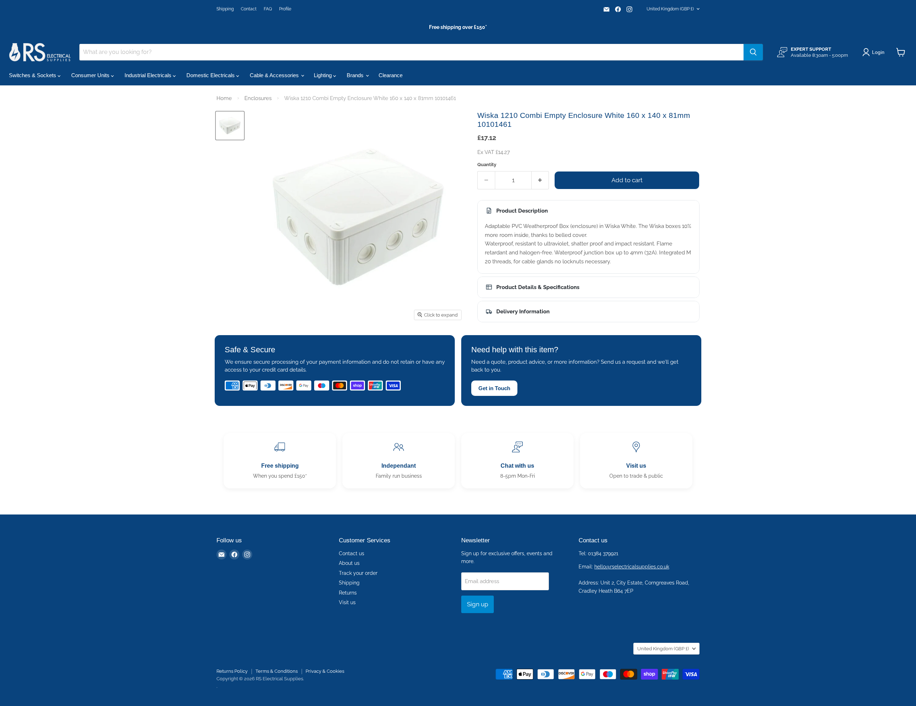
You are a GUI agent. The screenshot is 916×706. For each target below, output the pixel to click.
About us (349, 563)
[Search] (753, 52)
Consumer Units (91, 75)
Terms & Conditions (276, 671)
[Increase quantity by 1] (540, 180)
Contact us (351, 553)
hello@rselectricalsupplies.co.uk (631, 567)
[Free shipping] (280, 460)
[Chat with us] (517, 460)
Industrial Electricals (149, 75)
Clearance (391, 75)
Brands (356, 75)
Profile (285, 8)
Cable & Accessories (275, 75)
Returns (348, 593)
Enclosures (258, 98)
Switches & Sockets (33, 75)
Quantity (486, 164)
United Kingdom (670, 8)
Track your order (358, 573)
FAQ (268, 8)
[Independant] (398, 460)
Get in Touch (494, 388)
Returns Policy (232, 671)
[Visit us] (636, 460)
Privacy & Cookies (325, 671)
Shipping (225, 8)
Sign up (477, 604)
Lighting (323, 75)
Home (224, 98)
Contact (249, 8)
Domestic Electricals (211, 75)
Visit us (347, 602)
